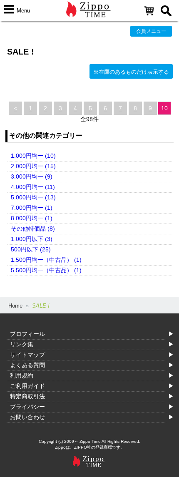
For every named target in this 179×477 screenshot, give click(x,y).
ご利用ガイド (27, 386)
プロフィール (27, 333)
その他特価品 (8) (33, 228)
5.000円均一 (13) (33, 197)
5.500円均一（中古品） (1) (46, 270)
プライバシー (27, 406)
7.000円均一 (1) (31, 207)
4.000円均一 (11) (33, 187)
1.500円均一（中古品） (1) (46, 259)
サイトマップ (27, 354)
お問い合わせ (27, 417)
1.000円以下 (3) (31, 239)
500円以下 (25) (31, 249)
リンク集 (21, 344)
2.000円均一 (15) (33, 166)
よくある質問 (27, 365)
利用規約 (21, 375)
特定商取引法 (27, 396)
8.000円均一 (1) (31, 218)
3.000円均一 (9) (31, 176)
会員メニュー (151, 31)
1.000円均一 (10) (33, 155)
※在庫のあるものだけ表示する (131, 72)
